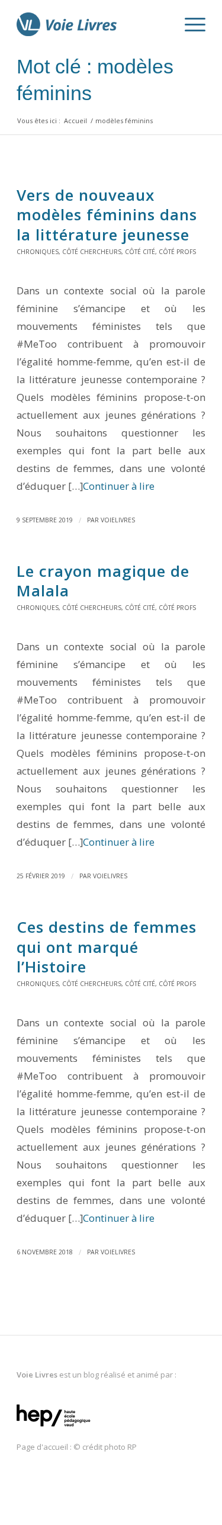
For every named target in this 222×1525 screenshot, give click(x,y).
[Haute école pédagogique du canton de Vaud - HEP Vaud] (54, 1427)
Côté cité (140, 252)
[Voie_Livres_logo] (92, 24)
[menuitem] (161, 24)
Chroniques (38, 252)
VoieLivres (118, 520)
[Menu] (189, 24)
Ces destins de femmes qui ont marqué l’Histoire (107, 947)
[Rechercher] (161, 24)
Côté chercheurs (91, 252)
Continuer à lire (119, 486)
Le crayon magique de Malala (103, 581)
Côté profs (177, 252)
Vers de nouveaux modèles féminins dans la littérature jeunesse (107, 215)
